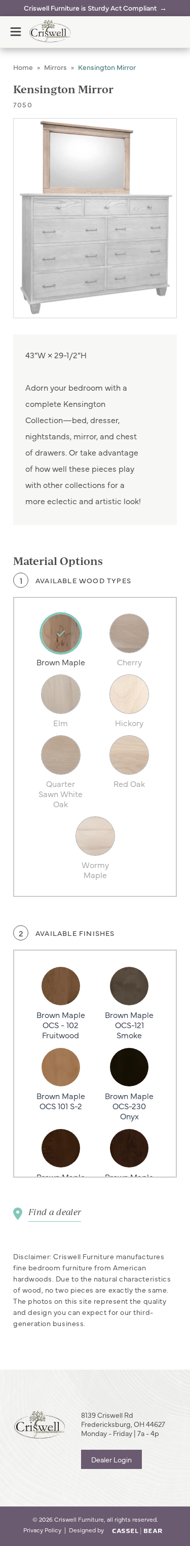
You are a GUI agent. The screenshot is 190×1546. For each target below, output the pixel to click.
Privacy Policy (42, 1530)
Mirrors (55, 66)
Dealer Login (111, 1459)
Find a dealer (54, 1211)
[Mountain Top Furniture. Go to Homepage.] (39, 1424)
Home (23, 66)
